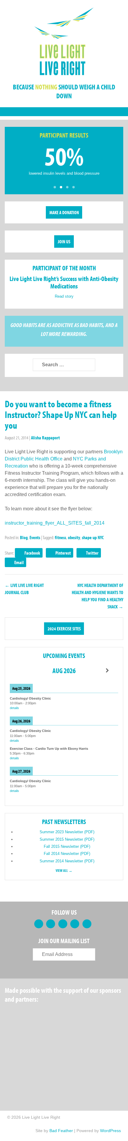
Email (19, 562)
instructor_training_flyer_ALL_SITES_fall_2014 (54, 522)
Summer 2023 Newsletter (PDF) (67, 832)
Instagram (86, 923)
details (14, 708)
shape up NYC (93, 537)
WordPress (110, 1130)
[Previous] (21, 670)
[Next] (107, 670)
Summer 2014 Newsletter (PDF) (67, 861)
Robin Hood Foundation (27, 1014)
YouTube (74, 923)
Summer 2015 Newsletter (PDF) (67, 839)
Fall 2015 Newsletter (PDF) (67, 846)
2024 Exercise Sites (64, 629)
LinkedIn (62, 923)
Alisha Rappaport (45, 438)
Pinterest (63, 553)
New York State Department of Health (24, 1042)
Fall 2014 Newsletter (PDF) (67, 853)
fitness (60, 537)
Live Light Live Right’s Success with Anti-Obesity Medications (64, 282)
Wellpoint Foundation (70, 1042)
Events (34, 537)
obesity (74, 537)
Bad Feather (61, 1130)
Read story (64, 296)
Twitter (92, 553)
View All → (64, 870)
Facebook (32, 553)
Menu (64, 111)
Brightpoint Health (27, 1071)
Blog (24, 537)
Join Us (64, 241)
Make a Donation (64, 212)
